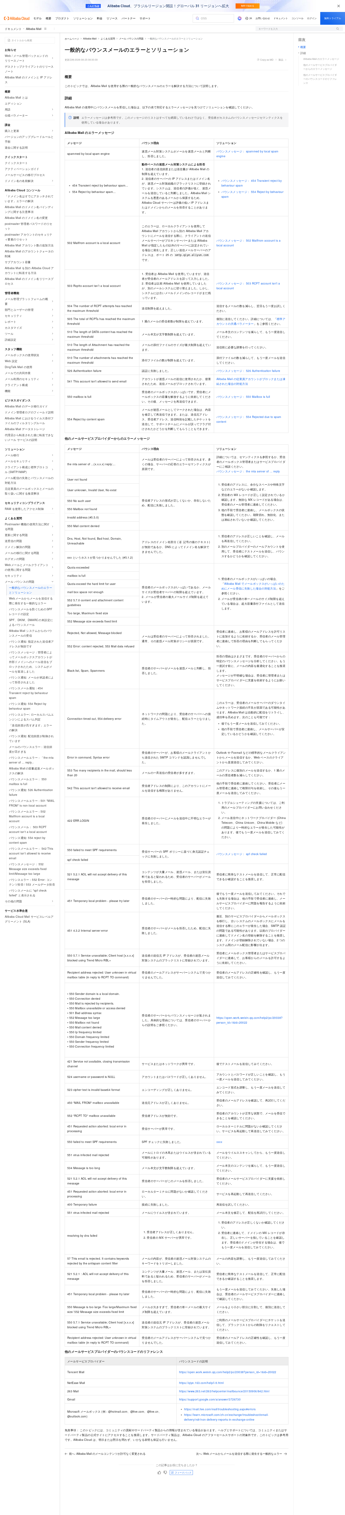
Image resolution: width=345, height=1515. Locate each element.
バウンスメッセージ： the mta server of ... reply (248, 471)
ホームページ (72, 38)
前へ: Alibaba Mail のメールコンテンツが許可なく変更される (107, 1454)
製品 (281, 59)
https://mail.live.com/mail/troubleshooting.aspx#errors (220, 1409)
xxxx (219, 1142)
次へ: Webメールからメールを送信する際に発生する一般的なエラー (239, 1454)
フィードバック (183, 1472)
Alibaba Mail (33, 29)
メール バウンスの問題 (131, 38)
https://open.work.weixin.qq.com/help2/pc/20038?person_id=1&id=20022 (227, 1372)
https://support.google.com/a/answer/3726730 (210, 1399)
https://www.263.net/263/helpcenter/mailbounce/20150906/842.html (224, 1391)
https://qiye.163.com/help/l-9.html (201, 1383)
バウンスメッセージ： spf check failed (241, 854)
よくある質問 (108, 38)
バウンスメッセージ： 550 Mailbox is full (243, 397)
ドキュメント (13, 29)
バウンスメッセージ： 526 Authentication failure (248, 371)
